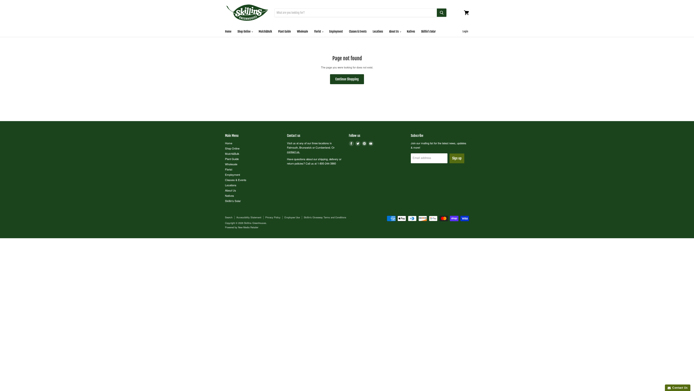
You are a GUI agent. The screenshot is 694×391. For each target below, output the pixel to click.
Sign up (457, 158)
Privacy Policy (272, 217)
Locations (378, 31)
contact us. (293, 152)
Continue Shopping (347, 79)
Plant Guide (284, 31)
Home (228, 31)
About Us (394, 31)
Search (228, 217)
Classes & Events (358, 31)
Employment (336, 31)
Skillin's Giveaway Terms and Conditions (325, 217)
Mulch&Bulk (265, 31)
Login (465, 31)
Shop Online (244, 31)
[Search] (441, 13)
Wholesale (302, 31)
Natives (411, 31)
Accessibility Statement (248, 217)
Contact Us (679, 387)
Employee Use (292, 217)
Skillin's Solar (428, 31)
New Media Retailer (248, 227)
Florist (318, 31)
